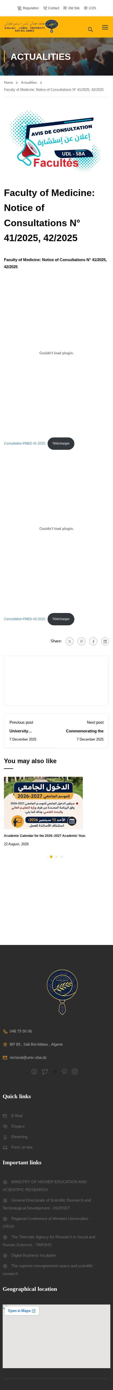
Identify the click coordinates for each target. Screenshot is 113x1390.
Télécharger (61, 443)
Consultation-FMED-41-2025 (24, 443)
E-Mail (16, 1115)
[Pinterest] (81, 641)
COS (92, 8)
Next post (95, 722)
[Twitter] (70, 641)
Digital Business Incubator (33, 1255)
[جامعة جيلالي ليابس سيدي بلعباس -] (32, 27)
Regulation (31, 8)
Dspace (18, 1126)
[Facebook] (93, 641)
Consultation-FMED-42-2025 (24, 619)
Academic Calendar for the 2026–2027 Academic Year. (45, 836)
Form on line (22, 1147)
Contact (53, 8)
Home (8, 82)
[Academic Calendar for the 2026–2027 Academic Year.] (43, 802)
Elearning (19, 1136)
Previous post (21, 722)
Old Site (74, 8)
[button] (51, 856)
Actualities (29, 82)
